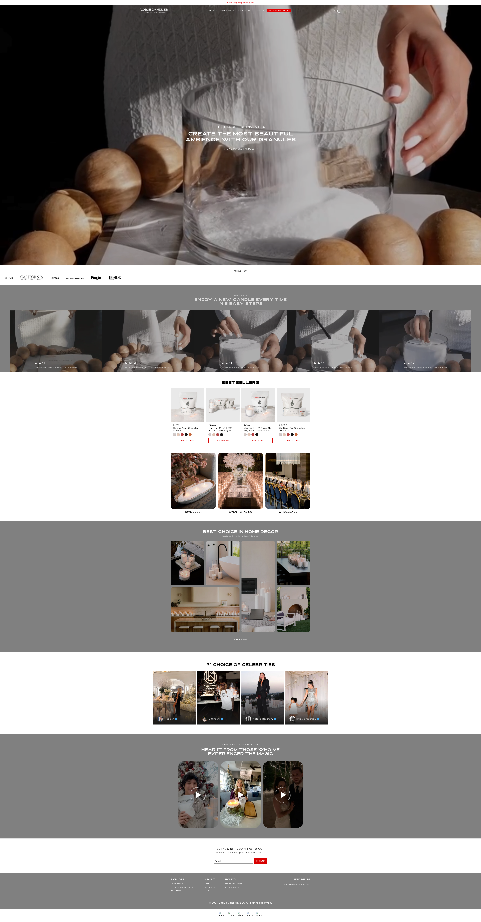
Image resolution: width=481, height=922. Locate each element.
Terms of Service (233, 884)
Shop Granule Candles (238, 149)
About (207, 884)
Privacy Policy (232, 887)
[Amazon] (259, 915)
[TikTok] (240, 915)
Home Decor (177, 884)
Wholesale (176, 890)
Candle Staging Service (183, 887)
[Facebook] (222, 915)
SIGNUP (260, 861)
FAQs (207, 890)
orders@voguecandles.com (296, 884)
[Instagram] (231, 915)
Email (218, 861)
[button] (339, 10)
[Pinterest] (250, 915)
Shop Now (240, 639)
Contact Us (210, 887)
